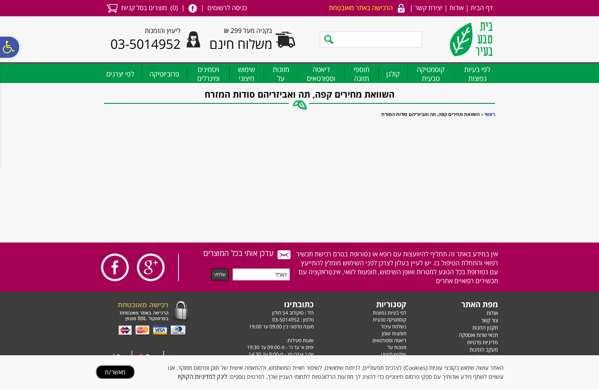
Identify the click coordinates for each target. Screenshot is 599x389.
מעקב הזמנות (483, 349)
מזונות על (281, 74)
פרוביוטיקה (164, 74)
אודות (456, 7)
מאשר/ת (115, 372)
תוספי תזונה (362, 74)
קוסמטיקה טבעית (431, 74)
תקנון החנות (485, 327)
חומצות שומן (394, 333)
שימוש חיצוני (246, 74)
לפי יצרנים (120, 74)
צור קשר (489, 320)
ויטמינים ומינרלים (208, 74)
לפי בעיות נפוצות (477, 74)
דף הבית (482, 7)
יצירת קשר (429, 7)
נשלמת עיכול (393, 326)
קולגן (393, 74)
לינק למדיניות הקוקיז (202, 376)
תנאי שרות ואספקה (478, 335)
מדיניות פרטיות (482, 342)
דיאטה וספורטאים (321, 74)
